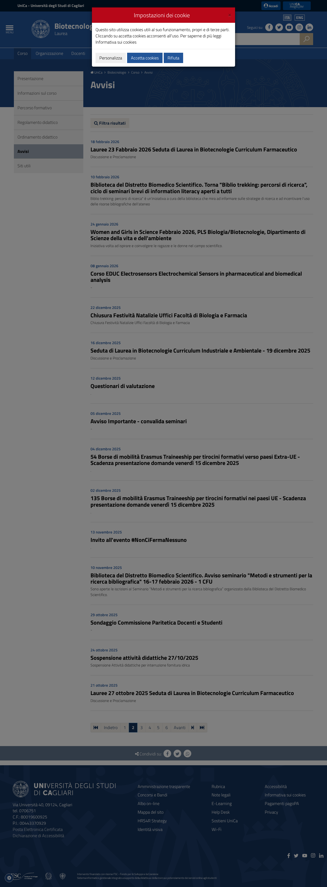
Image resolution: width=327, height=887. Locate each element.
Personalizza (110, 58)
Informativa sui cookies (116, 42)
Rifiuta (173, 58)
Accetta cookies (145, 58)
